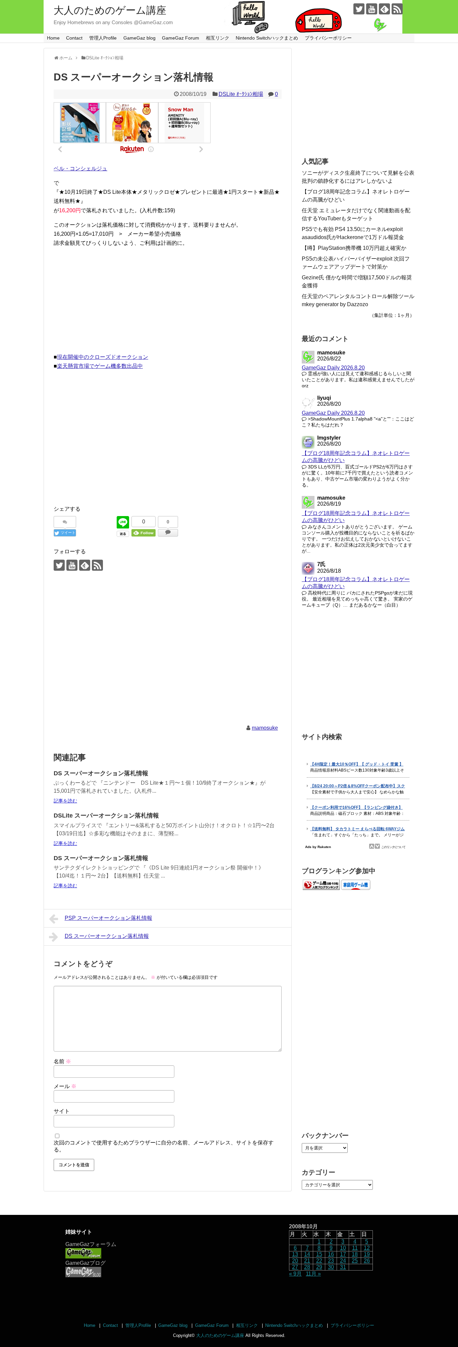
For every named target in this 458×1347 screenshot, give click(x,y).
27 (295, 1267)
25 (355, 1261)
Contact (74, 38)
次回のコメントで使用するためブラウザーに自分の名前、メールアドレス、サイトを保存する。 (164, 1146)
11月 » (313, 1274)
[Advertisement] (168, 300)
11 (355, 1248)
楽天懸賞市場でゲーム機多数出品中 (100, 366)
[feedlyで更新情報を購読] (384, 8)
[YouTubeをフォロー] (371, 8)
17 (343, 1254)
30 (331, 1267)
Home (53, 38)
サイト (62, 1111)
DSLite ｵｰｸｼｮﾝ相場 (241, 94)
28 (307, 1267)
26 (367, 1261)
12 (367, 1248)
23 (331, 1261)
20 (295, 1261)
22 (319, 1261)
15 (319, 1254)
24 (343, 1261)
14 (307, 1254)
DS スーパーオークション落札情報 (101, 773)
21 (307, 1261)
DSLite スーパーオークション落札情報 (106, 815)
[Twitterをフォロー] (358, 8)
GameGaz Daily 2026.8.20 (333, 368)
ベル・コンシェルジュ (80, 168)
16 (331, 1254)
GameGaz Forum (180, 38)
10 (343, 1248)
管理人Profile (103, 38)
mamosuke (265, 728)
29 (319, 1267)
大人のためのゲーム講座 (110, 10)
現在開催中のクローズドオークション (102, 357)
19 (367, 1254)
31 (343, 1267)
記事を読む (65, 800)
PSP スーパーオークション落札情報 (108, 918)
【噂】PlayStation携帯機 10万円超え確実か (354, 248)
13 (295, 1254)
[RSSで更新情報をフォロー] (397, 8)
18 (355, 1254)
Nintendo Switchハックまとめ (267, 38)
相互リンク (217, 38)
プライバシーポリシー (328, 38)
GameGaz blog (139, 38)
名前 (62, 1061)
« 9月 (295, 1274)
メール (65, 1086)
